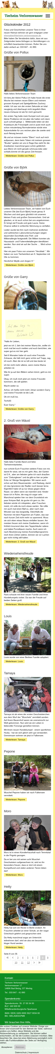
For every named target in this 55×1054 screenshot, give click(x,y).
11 (22, 962)
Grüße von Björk (15, 167)
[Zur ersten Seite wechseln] (8, 957)
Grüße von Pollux (16, 52)
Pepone (9, 751)
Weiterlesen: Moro (14, 875)
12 (28, 962)
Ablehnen (20, 1047)
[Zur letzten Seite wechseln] (39, 962)
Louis (8, 616)
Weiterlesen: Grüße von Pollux (20, 156)
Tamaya (9, 673)
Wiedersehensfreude (18, 553)
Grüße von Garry (16, 277)
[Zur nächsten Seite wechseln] (34, 962)
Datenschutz (21, 1052)
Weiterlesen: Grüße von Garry (20, 409)
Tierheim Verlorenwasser (24, 15)
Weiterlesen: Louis (14, 661)
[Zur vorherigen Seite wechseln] (12, 957)
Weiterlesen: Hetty (14, 947)
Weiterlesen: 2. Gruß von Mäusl (20, 541)
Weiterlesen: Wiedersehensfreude (21, 604)
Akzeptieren (6, 1047)
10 (16, 962)
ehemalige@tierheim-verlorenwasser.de (22, 35)
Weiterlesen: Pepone (15, 799)
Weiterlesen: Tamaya (15, 739)
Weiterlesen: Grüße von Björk (19, 265)
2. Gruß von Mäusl (17, 420)
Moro (7, 811)
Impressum (33, 1052)
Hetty (7, 886)
